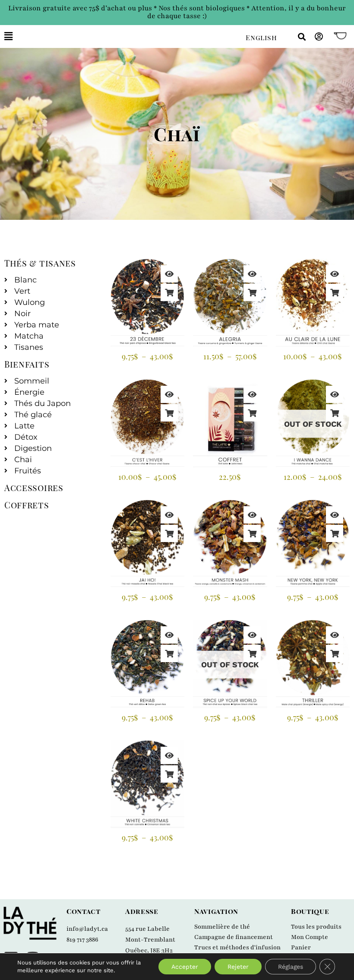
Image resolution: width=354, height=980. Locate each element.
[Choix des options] (169, 292)
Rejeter (238, 966)
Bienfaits (26, 364)
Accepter (184, 966)
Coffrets (26, 505)
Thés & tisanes (40, 263)
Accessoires (33, 487)
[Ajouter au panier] (252, 413)
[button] (118, 36)
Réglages (290, 966)
